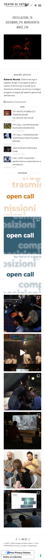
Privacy (17, 546)
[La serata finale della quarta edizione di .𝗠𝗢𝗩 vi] (22, 391)
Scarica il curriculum (16, 102)
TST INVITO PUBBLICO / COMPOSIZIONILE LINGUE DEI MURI (24, 114)
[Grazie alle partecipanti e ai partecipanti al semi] (22, 469)
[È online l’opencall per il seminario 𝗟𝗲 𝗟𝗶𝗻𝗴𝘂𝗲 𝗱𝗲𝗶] (22, 274)
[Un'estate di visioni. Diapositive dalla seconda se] (22, 430)
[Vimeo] (26, 539)
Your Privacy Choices (20, 552)
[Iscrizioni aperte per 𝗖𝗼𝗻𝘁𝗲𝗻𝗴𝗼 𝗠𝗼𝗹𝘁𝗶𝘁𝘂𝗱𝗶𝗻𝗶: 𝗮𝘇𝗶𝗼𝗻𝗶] (22, 196)
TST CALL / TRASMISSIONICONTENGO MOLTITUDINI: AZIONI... (25, 138)
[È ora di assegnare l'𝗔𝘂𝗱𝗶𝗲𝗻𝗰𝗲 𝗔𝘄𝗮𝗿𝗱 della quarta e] (22, 352)
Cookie (23, 546)
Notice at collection (12, 557)
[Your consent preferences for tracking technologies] (40, 555)
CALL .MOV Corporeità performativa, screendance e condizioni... (26, 161)
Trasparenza (32, 546)
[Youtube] (23, 539)
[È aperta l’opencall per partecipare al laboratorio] (22, 235)
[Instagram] (29, 539)
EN (26, 5)
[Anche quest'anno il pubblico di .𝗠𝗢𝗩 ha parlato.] (22, 313)
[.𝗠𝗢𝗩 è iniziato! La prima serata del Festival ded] (22, 508)
